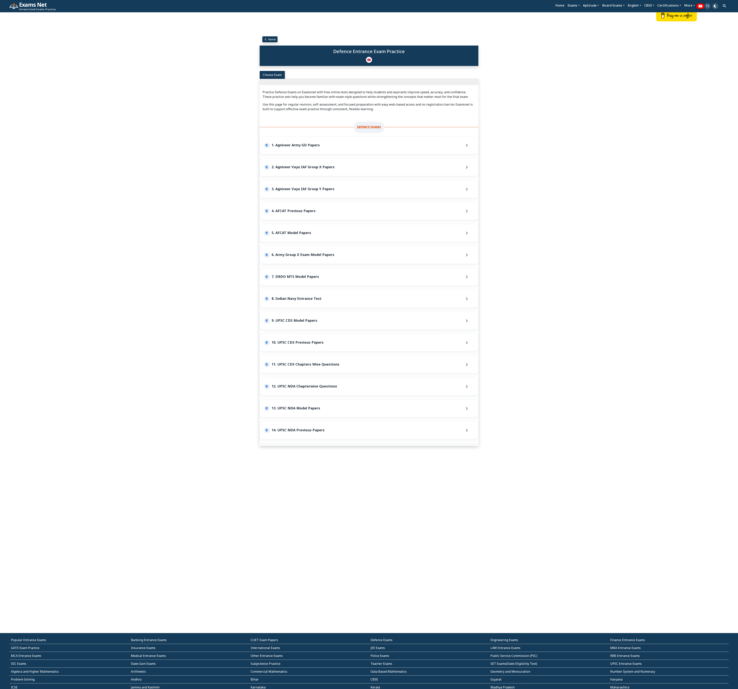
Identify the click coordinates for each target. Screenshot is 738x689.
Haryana (616, 679)
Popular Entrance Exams (28, 640)
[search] (724, 5)
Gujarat (495, 679)
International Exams (265, 648)
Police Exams (380, 656)
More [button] (688, 5)
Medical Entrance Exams (148, 656)
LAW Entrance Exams (505, 648)
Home (559, 5)
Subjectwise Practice (265, 664)
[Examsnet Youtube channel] (700, 6)
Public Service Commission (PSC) (513, 656)
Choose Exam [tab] (272, 75)
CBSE (374, 679)
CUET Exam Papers (264, 640)
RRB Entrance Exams (625, 656)
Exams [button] (573, 5)
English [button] (633, 5)
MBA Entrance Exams (625, 648)
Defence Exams (369, 127)
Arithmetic (138, 671)
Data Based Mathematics (389, 671)
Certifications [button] (668, 5)
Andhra (136, 679)
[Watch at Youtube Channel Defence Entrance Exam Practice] (369, 60)
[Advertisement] (61, 70)
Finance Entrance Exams (627, 640)
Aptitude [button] (590, 5)
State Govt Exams (143, 664)
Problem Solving (23, 679)
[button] (707, 6)
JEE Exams (378, 648)
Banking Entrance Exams (149, 640)
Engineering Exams (504, 640)
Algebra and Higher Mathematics (35, 671)
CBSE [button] (648, 5)
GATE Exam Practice (25, 648)
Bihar (255, 679)
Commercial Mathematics (269, 671)
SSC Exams (18, 664)
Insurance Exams (143, 648)
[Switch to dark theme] (715, 6)
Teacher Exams (381, 664)
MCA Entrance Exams (26, 656)
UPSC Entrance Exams (626, 664)
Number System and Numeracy (632, 671)
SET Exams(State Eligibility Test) (513, 664)
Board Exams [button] (612, 5)
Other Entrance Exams (267, 656)
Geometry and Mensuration (510, 671)
